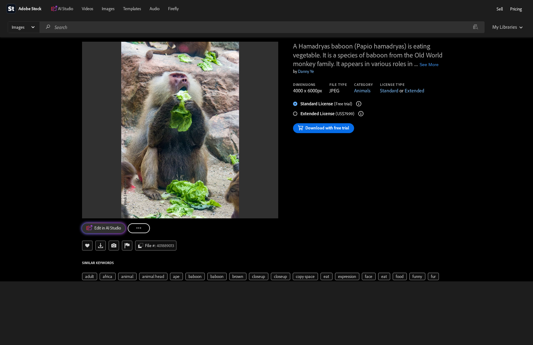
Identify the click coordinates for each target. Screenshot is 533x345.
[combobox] (262, 27)
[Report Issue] (127, 245)
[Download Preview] (100, 245)
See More (429, 64)
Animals (362, 90)
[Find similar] (475, 27)
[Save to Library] (87, 245)
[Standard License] (358, 104)
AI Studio (65, 8)
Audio (154, 8)
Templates (132, 8)
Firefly (173, 8)
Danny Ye (306, 71)
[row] (89, 276)
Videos (87, 8)
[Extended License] (361, 114)
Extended (414, 90)
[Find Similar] (114, 245)
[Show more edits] (139, 228)
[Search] (48, 27)
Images (108, 8)
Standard (389, 90)
